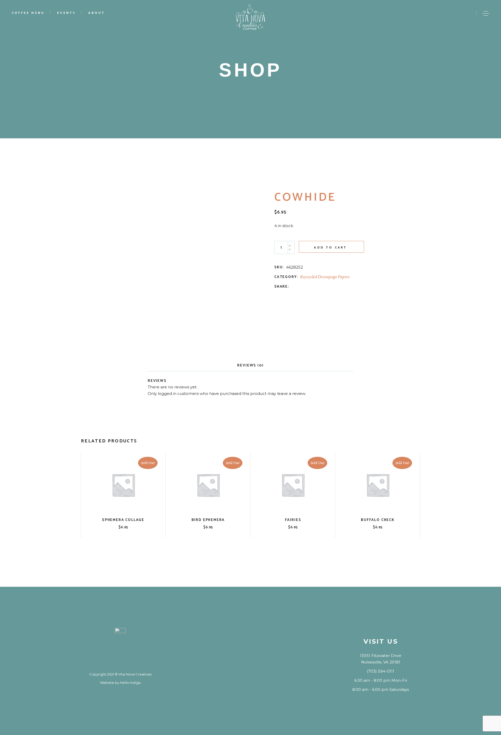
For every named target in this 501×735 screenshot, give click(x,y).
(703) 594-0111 (380, 671)
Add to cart (330, 247)
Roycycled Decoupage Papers (325, 276)
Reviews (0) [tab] (250, 366)
